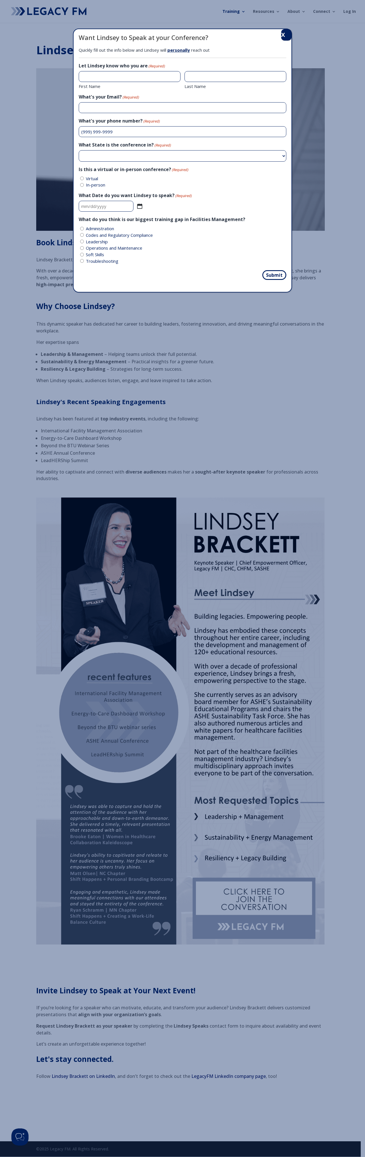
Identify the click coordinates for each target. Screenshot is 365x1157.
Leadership (97, 241)
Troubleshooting (102, 261)
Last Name (195, 86)
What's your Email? (109, 97)
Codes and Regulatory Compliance (119, 235)
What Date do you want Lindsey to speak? (135, 195)
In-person (95, 185)
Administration (100, 228)
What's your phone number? (119, 121)
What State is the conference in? (125, 145)
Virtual (92, 178)
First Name (89, 86)
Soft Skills (95, 254)
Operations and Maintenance (114, 248)
